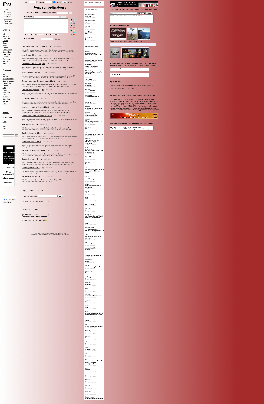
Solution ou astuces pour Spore (33, 64)
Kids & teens (7, 50)
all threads (39, 190)
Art (4, 34)
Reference (6, 54)
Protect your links (131, 88)
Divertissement (8, 79)
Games (5, 41)
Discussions (7, 14)
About (5, 129)
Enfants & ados (8, 81)
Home (5, 45)
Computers (7, 38)
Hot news (6, 10)
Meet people (7, 16)
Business (6, 36)
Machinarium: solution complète (33, 150)
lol (128, 25)
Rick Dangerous (28, 124)
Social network (8, 23)
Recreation (7, 52)
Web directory (8, 21)
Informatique (7, 83)
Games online (37, 233)
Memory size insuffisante (31, 176)
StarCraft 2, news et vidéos (31, 133)
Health (5, 43)
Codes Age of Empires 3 (30, 168)
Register (57, 39)
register (70, 2)
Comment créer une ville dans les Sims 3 (37, 116)
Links (4, 122)
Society (5, 61)
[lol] (130, 39)
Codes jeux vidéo (28, 98)
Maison (5, 90)
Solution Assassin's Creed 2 (32, 72)
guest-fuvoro (26, 215)
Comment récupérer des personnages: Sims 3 (38, 81)
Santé (5, 94)
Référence (6, 92)
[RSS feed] (46, 202)
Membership (7, 117)
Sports (5, 63)
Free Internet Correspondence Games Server (138, 95)
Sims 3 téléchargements (30, 90)
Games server (8, 19)
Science (6, 57)
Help (4, 126)
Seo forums (7, 12)
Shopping (6, 59)
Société (5, 101)
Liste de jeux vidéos (29, 55)
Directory (66, 234)
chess (145, 123)
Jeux (4, 88)
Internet (5, 47)
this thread (34, 209)
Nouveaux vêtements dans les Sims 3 (35, 107)
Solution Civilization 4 (30, 159)
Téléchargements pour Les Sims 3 (34, 46)
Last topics (44, 233)
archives (31, 190)
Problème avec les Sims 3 (31, 142)
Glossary (50, 233)
